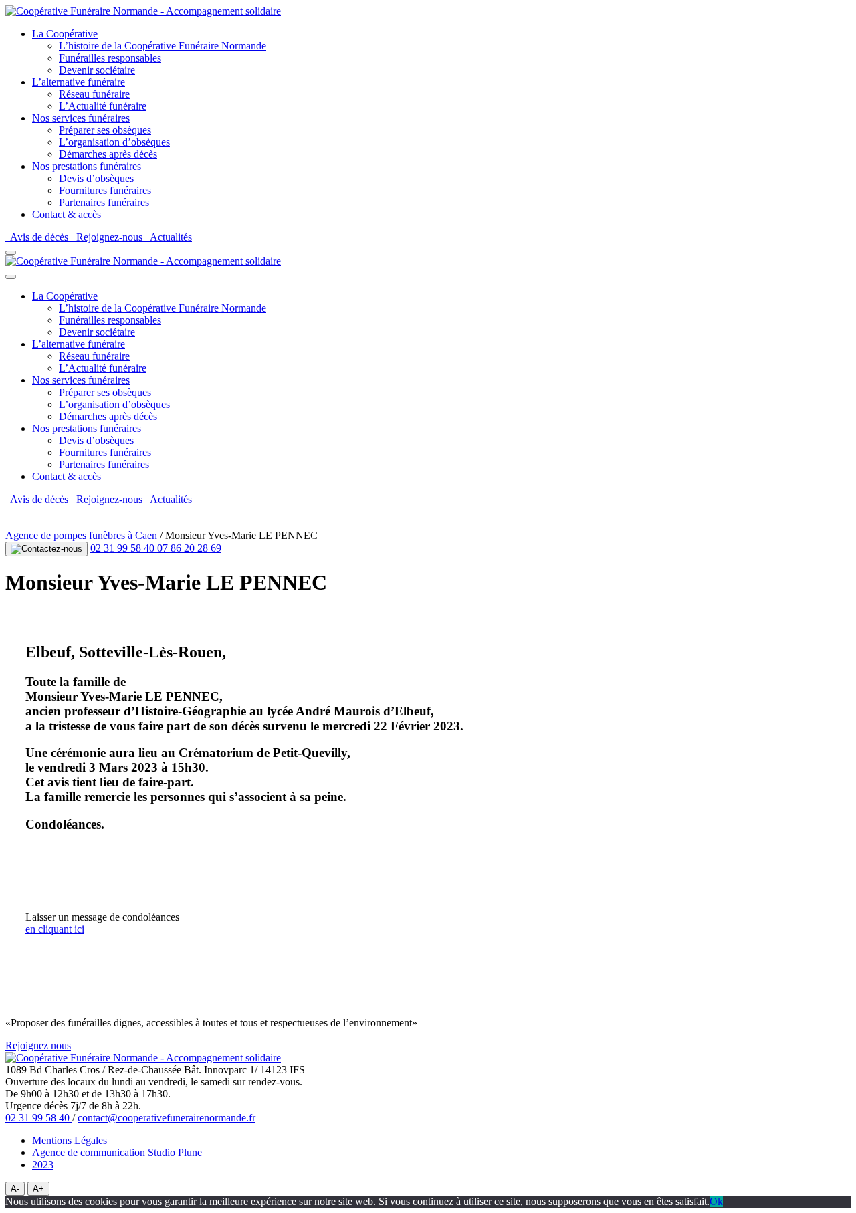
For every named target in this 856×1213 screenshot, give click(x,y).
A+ (38, 1189)
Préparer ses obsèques (105, 130)
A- (15, 1189)
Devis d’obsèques (96, 178)
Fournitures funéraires (105, 190)
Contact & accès (66, 214)
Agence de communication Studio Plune (117, 1152)
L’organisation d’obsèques (114, 142)
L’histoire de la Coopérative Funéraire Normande (162, 45)
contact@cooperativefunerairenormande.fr (166, 1117)
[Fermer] (10, 277)
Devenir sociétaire (97, 70)
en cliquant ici (54, 929)
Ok (716, 1201)
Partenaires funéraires (104, 202)
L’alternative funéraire (78, 82)
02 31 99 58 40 (123, 548)
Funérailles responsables (110, 58)
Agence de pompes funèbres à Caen (81, 535)
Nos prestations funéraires (86, 166)
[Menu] (10, 253)
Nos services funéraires (81, 118)
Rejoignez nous (38, 1045)
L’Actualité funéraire (102, 106)
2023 (43, 1164)
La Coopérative (65, 33)
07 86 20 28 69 (189, 548)
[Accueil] (143, 11)
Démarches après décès (108, 154)
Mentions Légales (69, 1140)
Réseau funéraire (94, 94)
